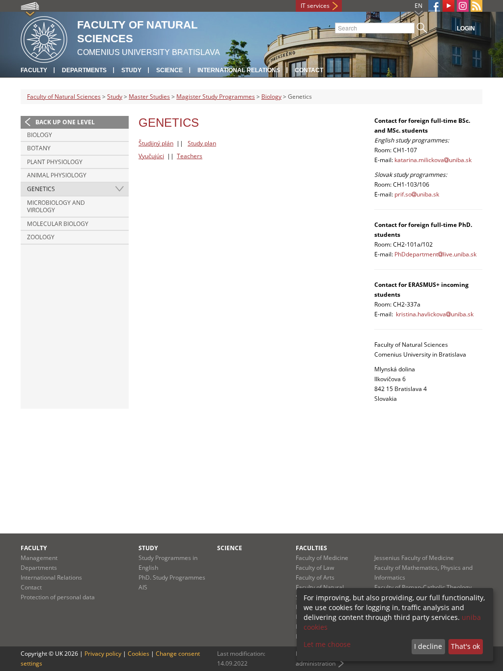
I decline (428, 646)
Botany (39, 148)
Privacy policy (102, 653)
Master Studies (149, 96)
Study (131, 70)
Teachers (189, 156)
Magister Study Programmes (215, 96)
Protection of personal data (58, 597)
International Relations (238, 70)
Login (466, 28)
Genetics (41, 189)
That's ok (465, 646)
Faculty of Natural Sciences (64, 96)
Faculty (34, 70)
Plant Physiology (55, 162)
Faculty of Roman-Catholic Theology (423, 587)
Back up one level (65, 122)
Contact (309, 70)
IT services (315, 5)
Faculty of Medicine (322, 558)
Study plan (202, 143)
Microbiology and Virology (56, 206)
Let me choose (327, 644)
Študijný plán (156, 143)
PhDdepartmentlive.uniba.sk (435, 254)
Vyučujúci (151, 156)
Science (169, 70)
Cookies (138, 653)
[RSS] (476, 6)
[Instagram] (463, 6)
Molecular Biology (57, 224)
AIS (143, 587)
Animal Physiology (56, 175)
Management (39, 558)
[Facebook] (434, 6)
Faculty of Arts (315, 577)
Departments (84, 70)
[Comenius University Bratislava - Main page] (44, 38)
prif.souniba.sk (416, 194)
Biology (271, 96)
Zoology (41, 237)
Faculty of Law (315, 567)
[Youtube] (448, 6)
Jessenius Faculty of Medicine (414, 558)
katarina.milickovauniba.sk (433, 160)
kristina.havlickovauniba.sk (435, 314)
